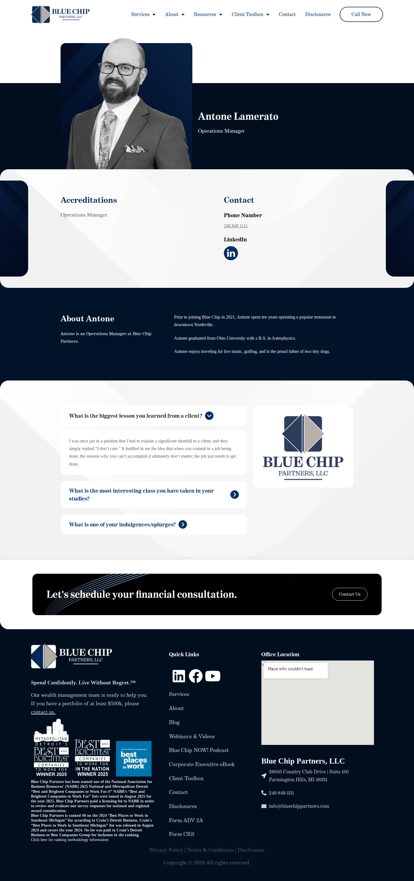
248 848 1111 (236, 225)
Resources (205, 14)
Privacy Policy (166, 850)
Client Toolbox (247, 14)
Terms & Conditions (210, 850)
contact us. (43, 712)
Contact (287, 14)
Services (140, 14)
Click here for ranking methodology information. (71, 839)
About (172, 14)
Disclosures (318, 14)
